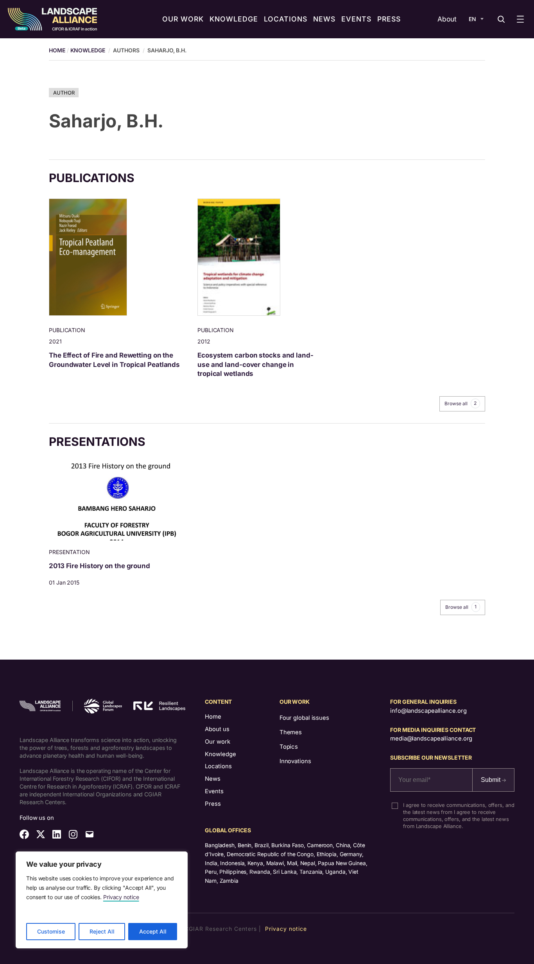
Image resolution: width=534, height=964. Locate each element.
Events (214, 791)
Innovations (295, 761)
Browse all (460, 403)
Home (213, 716)
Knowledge (87, 50)
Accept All (153, 931)
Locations (218, 766)
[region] (102, 899)
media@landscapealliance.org (431, 738)
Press (213, 803)
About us (217, 729)
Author (63, 92)
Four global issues (304, 717)
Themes (291, 732)
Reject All (102, 931)
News (212, 778)
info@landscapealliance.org (428, 710)
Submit (491, 779)
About (447, 19)
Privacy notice (121, 897)
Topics (289, 746)
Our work (217, 741)
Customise (51, 931)
